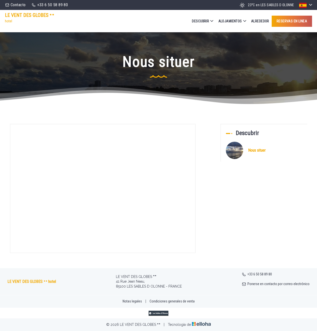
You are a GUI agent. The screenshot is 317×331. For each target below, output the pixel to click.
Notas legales (132, 301)
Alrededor (260, 21)
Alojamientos (230, 21)
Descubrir (200, 21)
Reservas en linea (292, 21)
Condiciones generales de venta (172, 301)
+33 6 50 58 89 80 (259, 274)
